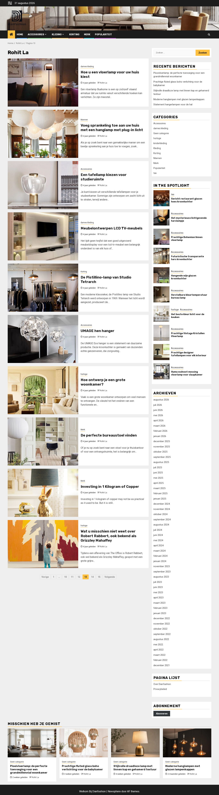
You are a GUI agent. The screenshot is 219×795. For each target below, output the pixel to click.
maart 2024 (159, 550)
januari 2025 (159, 498)
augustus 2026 (161, 399)
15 (99, 577)
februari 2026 (160, 430)
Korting (74, 34)
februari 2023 (160, 608)
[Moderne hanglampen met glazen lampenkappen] (187, 742)
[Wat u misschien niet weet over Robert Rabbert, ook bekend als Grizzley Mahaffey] (43, 544)
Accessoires (36, 34)
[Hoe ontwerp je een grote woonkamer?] (43, 390)
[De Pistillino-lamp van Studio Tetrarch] (43, 288)
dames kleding (87, 66)
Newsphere (114, 791)
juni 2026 (158, 410)
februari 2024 (160, 555)
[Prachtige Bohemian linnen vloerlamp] (161, 237)
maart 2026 (159, 425)
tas (155, 173)
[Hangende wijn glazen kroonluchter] (161, 275)
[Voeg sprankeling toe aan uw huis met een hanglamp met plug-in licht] (43, 134)
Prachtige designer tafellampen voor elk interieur (188, 354)
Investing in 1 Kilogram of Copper (110, 486)
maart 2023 (159, 602)
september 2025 (162, 457)
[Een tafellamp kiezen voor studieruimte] (43, 185)
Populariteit (103, 34)
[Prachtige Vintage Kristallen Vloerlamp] (161, 333)
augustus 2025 (161, 462)
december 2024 (161, 503)
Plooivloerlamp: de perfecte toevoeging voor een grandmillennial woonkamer (28, 769)
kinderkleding (160, 143)
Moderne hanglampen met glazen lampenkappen (178, 99)
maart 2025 (159, 488)
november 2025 (161, 446)
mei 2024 (158, 540)
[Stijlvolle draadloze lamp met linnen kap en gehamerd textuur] (135, 742)
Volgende (110, 577)
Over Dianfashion (162, 684)
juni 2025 (158, 472)
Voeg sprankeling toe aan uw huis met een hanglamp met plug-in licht (112, 127)
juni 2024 (158, 535)
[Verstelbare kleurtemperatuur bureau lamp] (161, 294)
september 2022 (162, 634)
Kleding (57, 34)
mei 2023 (158, 592)
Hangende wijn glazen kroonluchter (183, 277)
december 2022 (161, 618)
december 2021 (161, 665)
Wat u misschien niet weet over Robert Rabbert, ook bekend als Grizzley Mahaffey (108, 536)
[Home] (11, 34)
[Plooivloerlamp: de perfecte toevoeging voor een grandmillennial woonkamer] (32, 742)
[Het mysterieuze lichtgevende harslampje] (161, 217)
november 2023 (161, 566)
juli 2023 (157, 582)
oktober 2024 (160, 514)
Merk (87, 34)
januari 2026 (159, 436)
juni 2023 (158, 587)
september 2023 (162, 571)
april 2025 (158, 483)
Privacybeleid (160, 689)
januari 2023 (159, 613)
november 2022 (161, 623)
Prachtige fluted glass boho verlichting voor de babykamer (82, 768)
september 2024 (162, 519)
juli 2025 (157, 467)
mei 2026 (158, 415)
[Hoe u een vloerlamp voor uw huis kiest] (43, 82)
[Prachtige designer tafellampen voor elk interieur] (161, 352)
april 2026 (158, 420)
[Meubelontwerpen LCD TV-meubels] (43, 236)
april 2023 (158, 597)
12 (79, 577)
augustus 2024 (161, 524)
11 (72, 577)
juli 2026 (157, 405)
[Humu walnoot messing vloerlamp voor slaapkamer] (161, 371)
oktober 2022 (160, 628)
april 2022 (158, 649)
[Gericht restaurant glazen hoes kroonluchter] (161, 198)
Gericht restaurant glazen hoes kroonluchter (186, 200)
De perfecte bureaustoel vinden (109, 435)
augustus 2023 (161, 576)
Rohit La (103, 83)
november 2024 (161, 509)
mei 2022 (158, 644)
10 (65, 577)
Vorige (45, 577)
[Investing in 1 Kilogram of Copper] (43, 493)
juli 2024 (157, 530)
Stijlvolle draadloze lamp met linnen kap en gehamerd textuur (135, 768)
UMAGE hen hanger (97, 331)
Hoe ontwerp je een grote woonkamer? (103, 382)
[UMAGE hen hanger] (43, 339)
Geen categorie (161, 133)
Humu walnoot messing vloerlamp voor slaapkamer (186, 373)
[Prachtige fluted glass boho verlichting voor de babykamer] (83, 742)
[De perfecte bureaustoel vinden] (43, 441)
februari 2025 (160, 493)
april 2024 (158, 545)
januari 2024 (159, 561)
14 (92, 577)
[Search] (209, 34)
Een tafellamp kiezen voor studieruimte (103, 177)
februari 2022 (160, 660)
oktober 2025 (160, 451)
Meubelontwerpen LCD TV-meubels (112, 228)
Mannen (84, 120)
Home (20, 34)
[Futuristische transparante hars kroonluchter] (161, 256)
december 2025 (161, 441)
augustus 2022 (161, 639)
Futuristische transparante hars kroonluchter (187, 258)
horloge (84, 374)
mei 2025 (158, 477)
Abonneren (162, 713)
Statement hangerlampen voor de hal (172, 104)
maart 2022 (159, 654)
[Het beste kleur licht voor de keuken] (161, 314)
